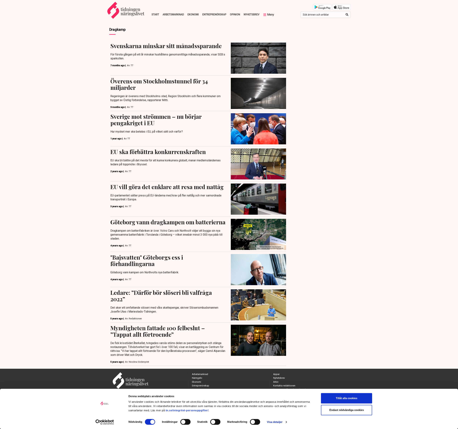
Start (155, 14)
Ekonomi (193, 14)
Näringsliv (197, 378)
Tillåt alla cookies (346, 398)
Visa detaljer (274, 421)
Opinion (235, 14)
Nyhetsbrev (251, 14)
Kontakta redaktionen (284, 385)
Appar (276, 374)
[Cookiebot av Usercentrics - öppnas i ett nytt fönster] (104, 422)
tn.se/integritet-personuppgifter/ (187, 410)
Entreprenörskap (214, 14)
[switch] (185, 422)
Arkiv (275, 382)
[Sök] (347, 15)
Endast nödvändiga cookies (346, 409)
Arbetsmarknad (173, 14)
